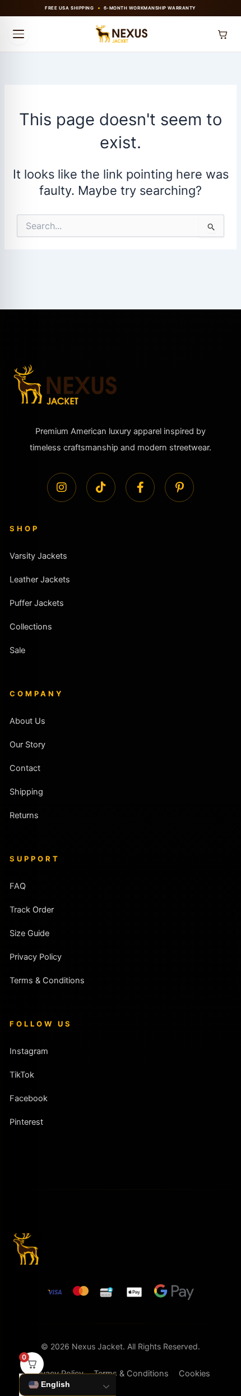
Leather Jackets (40, 579)
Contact (25, 768)
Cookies (194, 1373)
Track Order (32, 910)
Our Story (27, 745)
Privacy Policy (36, 957)
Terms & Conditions (47, 980)
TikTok (22, 1075)
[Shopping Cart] (222, 34)
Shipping (26, 792)
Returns (24, 815)
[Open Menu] (18, 34)
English (54, 1384)
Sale (17, 650)
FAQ (18, 886)
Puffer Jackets (37, 603)
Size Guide (29, 933)
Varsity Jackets (38, 556)
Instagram (29, 1051)
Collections (31, 627)
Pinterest (26, 1122)
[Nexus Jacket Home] (120, 34)
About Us (27, 721)
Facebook (29, 1098)
